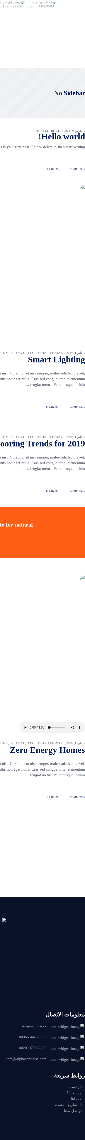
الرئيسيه (75, 1087)
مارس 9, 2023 (73, 131)
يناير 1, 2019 (74, 353)
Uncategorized (48, 131)
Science (18, 353)
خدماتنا (76, 1099)
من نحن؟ (74, 1093)
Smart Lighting (56, 359)
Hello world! (61, 136)
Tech (32, 353)
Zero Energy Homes (47, 750)
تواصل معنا (73, 1110)
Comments (77, 169)
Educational (50, 353)
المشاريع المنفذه (68, 1105)
